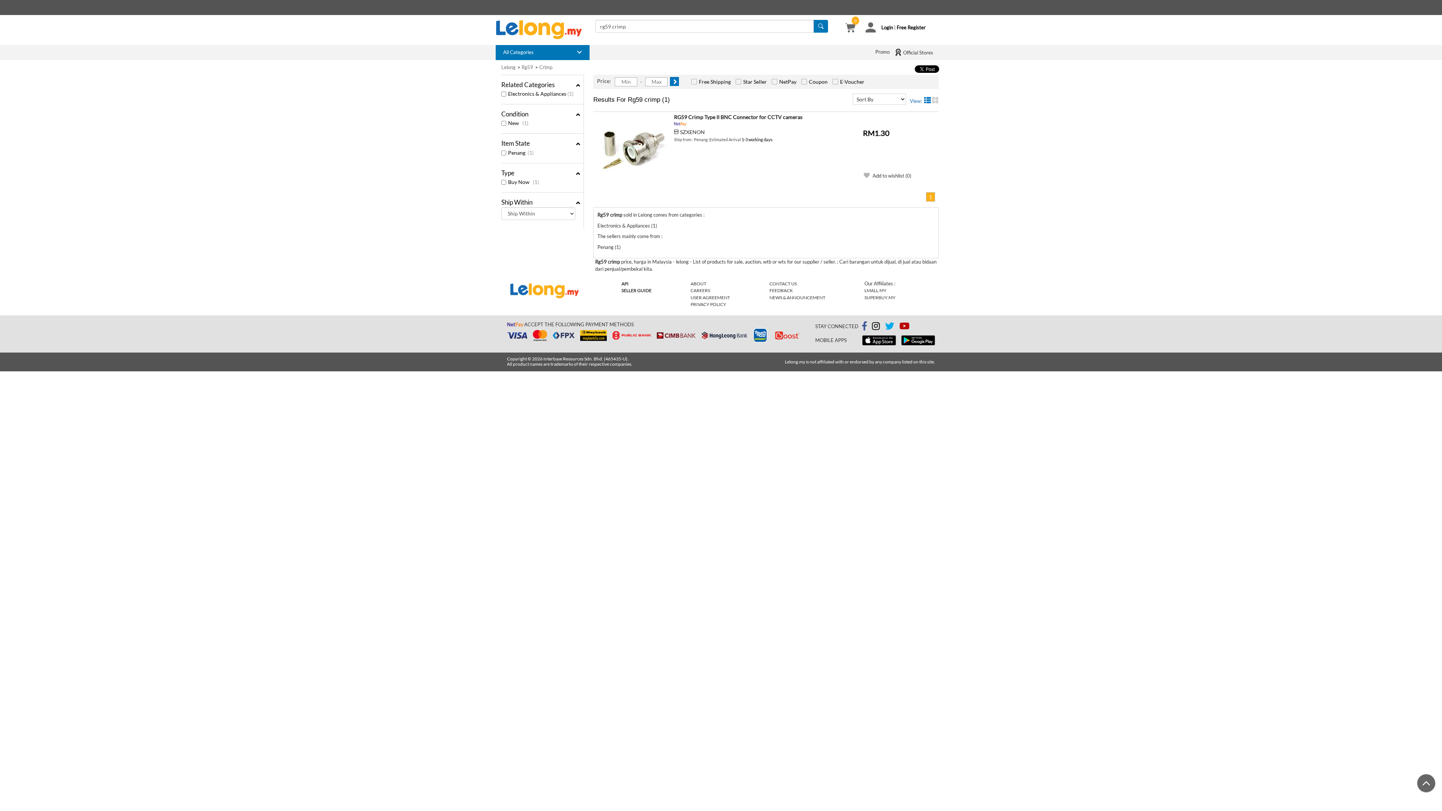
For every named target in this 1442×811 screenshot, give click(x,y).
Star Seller (755, 81)
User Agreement (710, 297)
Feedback (781, 290)
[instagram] (876, 327)
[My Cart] (850, 29)
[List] (927, 100)
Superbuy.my (880, 297)
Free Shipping (715, 81)
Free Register (911, 27)
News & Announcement (797, 297)
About (698, 283)
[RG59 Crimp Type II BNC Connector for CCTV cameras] (633, 149)
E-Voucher (852, 81)
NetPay (787, 81)
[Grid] (935, 100)
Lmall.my (875, 290)
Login (887, 27)
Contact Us (783, 283)
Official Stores (917, 53)
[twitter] (889, 327)
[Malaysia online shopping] (543, 29)
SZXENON (692, 132)
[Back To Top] (1426, 783)
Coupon (818, 81)
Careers (700, 290)
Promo (882, 52)
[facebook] (864, 326)
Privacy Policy (708, 304)
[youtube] (904, 327)
